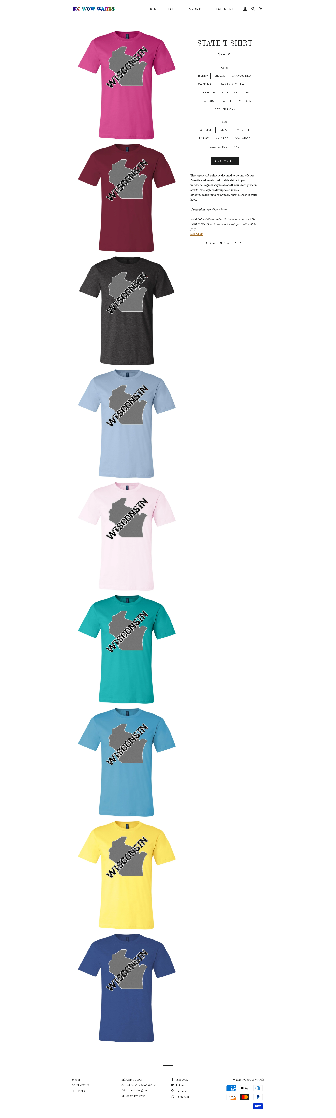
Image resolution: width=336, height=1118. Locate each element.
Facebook (181, 1079)
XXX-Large (218, 146)
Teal (248, 92)
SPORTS (196, 9)
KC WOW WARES (253, 1079)
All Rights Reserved (133, 1096)
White (227, 100)
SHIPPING (78, 1091)
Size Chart (196, 233)
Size (224, 121)
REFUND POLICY (132, 1079)
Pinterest (181, 1091)
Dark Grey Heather (236, 84)
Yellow (245, 100)
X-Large (222, 138)
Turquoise (207, 100)
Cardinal (205, 84)
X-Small (206, 129)
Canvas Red (241, 75)
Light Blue (206, 92)
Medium (243, 129)
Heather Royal (225, 109)
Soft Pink (230, 92)
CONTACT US (80, 1085)
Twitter (179, 1085)
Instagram (182, 1096)
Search (76, 1079)
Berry (203, 75)
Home (154, 9)
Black (220, 75)
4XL (236, 146)
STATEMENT (224, 9)
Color (224, 67)
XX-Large (242, 138)
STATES (172, 9)
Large (204, 138)
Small (225, 129)
